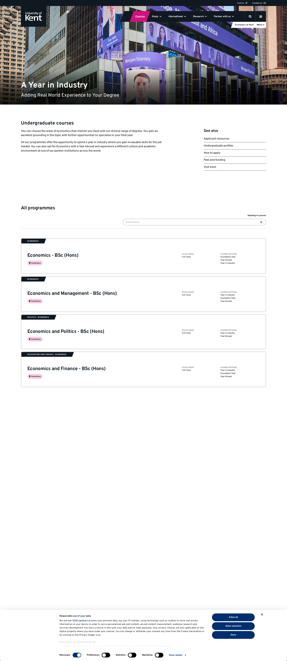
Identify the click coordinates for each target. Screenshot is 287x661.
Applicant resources (216, 139)
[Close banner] (262, 615)
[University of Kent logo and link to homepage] (33, 16)
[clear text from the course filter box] (261, 222)
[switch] (106, 655)
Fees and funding (214, 160)
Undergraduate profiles (218, 146)
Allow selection (233, 626)
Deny (233, 634)
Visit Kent (210, 167)
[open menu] (260, 16)
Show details (175, 655)
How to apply (212, 153)
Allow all (233, 617)
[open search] (250, 16)
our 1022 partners (78, 620)
